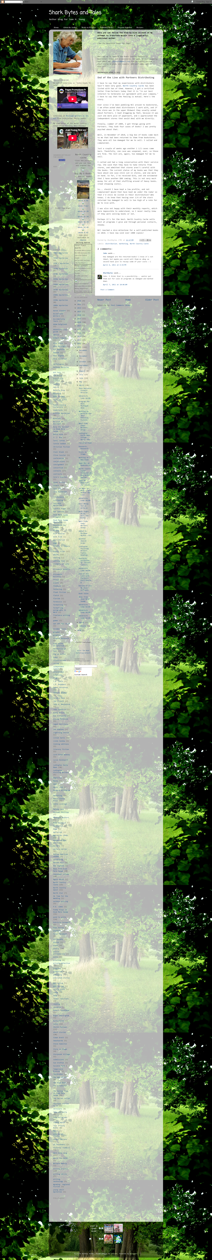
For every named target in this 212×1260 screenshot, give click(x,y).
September (83, 365)
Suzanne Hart (59, 1066)
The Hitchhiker (60, 1086)
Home (56, 27)
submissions (58, 1060)
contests (57, 471)
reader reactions (61, 999)
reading (56, 1004)
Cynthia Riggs (59, 509)
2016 (79, 329)
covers (56, 485)
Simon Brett (58, 1038)
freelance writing (61, 615)
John (105, 253)
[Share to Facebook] (147, 240)
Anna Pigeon (58, 356)
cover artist (59, 482)
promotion (57, 972)
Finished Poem (85, 443)
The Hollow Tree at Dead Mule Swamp (60, 1093)
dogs (55, 543)
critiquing (58, 500)
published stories (61, 978)
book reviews (59, 397)
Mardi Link (58, 787)
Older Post (152, 300)
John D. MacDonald (61, 704)
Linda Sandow (59, 741)
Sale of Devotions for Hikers (84, 483)
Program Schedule (125, 27)
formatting (58, 605)
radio (55, 993)
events (56, 583)
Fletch (56, 596)
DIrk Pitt (57, 537)
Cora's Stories (60, 477)
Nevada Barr (58, 863)
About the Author (70, 27)
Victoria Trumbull (61, 1148)
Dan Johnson (58, 512)
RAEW (55, 996)
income (56, 664)
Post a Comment (107, 290)
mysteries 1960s (60, 835)
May (81, 382)
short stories (59, 1032)
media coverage (60, 804)
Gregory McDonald (61, 638)
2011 (79, 347)
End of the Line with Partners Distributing (85, 578)
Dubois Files (59, 552)
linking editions (61, 744)
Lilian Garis (59, 738)
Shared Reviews (60, 1027)
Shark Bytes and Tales (75, 13)
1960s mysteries (60, 284)
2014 (79, 337)
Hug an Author (59, 654)
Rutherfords (58, 1021)
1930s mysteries (60, 269)
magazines (57, 778)
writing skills (60, 1174)
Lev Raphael (58, 729)
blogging (57, 393)
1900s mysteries (60, 253)
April (82, 385)
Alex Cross (58, 343)
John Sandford (59, 710)
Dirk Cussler (59, 534)
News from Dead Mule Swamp (84, 599)
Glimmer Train (59, 629)
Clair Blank (58, 452)
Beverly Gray (59, 390)
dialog (56, 531)
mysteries (57, 832)
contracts (57, 474)
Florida (56, 599)
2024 (79, 308)
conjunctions (59, 462)
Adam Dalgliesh (60, 324)
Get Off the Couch (61, 624)
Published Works (106, 27)
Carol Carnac (59, 441)
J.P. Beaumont (59, 684)
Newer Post (104, 300)
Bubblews (57, 419)
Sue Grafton (58, 1063)
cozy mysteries (60, 492)
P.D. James (58, 907)
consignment (58, 465)
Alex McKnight (59, 346)
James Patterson (60, 688)
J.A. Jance (58, 681)
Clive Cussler (59, 455)
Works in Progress (88, 27)
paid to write (59, 917)
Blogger (133, 1254)
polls (55, 957)
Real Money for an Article (84, 506)
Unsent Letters (60, 1139)
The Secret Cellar (61, 1098)
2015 (79, 333)
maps (55, 784)
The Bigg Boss (59, 1083)
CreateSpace (58, 497)
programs (57, 969)
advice (56, 335)
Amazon (56, 353)
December (83, 350)
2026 (79, 301)
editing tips (59, 561)
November (83, 356)
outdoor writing (60, 901)
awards (56, 387)
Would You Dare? (60, 1158)
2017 (79, 326)
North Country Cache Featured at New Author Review (85, 473)
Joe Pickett (58, 701)
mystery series (60, 849)
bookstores (58, 410)
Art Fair (57, 373)
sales (55, 1024)
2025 (79, 304)
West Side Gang (60, 1153)
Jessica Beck (59, 698)
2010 (79, 630)
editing (56, 558)
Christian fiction (61, 447)
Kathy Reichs (59, 713)
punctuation (58, 986)
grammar (56, 632)
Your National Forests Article (85, 391)
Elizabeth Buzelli (61, 569)
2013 (79, 340)
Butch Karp (58, 434)
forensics (57, 602)
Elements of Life (61, 564)
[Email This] (140, 240)
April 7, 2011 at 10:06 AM (115, 285)
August (82, 371)
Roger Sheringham (61, 1016)
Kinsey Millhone (60, 719)
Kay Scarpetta (59, 716)
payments (57, 931)
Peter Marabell (60, 934)
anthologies (58, 364)
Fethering (57, 589)
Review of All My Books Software (85, 588)
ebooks (56, 555)
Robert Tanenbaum (61, 1010)
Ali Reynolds (59, 349)
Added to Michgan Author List (85, 533)
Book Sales (84, 594)
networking (58, 860)
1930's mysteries (61, 263)
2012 (79, 344)
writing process (60, 1169)
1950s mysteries (60, 279)
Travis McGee (59, 1123)
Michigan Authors (61, 818)
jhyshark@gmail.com (121, 61)
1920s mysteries (60, 258)
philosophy (58, 939)
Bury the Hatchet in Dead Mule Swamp (61, 429)
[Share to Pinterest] (150, 240)
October (83, 362)
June (81, 378)
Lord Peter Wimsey (61, 755)
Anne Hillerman (60, 359)
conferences (58, 458)
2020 (79, 315)
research (57, 1007)
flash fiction (59, 592)
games (55, 621)
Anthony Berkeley (61, 367)
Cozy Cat (57, 489)
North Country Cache (133, 86)
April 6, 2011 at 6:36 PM (114, 265)
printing (57, 960)
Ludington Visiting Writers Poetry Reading (83, 551)
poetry (56, 949)
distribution (111, 244)
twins (55, 1131)
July (81, 375)
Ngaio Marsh (58, 879)
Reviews (140, 27)
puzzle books (59, 989)
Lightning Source (61, 733)
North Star (58, 893)
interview (57, 675)
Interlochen (58, 672)
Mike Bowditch (59, 823)
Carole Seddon (59, 444)
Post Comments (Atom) (121, 305)
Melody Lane (58, 809)
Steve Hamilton (60, 1044)
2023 (79, 312)
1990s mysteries (60, 300)
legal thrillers (60, 724)
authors (56, 384)
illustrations (59, 660)
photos (56, 942)
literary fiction (61, 749)
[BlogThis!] (143, 240)
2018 (79, 322)
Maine (55, 781)
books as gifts (60, 400)
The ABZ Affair (60, 1077)
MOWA (55, 829)
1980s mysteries (60, 295)
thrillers (57, 1109)
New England (58, 866)
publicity (57, 975)
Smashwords (58, 1041)
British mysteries (61, 413)
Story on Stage (60, 1049)
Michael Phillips (61, 812)
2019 (79, 319)
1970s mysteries (60, 290)
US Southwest (59, 1145)
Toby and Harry (60, 1112)
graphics (57, 635)
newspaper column (61, 874)
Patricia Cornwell (61, 922)
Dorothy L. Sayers (61, 546)
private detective (61, 963)
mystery (56, 846)
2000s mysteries (60, 305)
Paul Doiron (58, 928)
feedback (57, 586)
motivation (58, 826)
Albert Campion (60, 338)
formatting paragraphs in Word (59, 610)
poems (55, 945)
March (82, 622)
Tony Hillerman (60, 1117)
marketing (123, 244)
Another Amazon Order (82, 541)
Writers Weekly (60, 1163)
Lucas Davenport (60, 760)
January (83, 626)
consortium (58, 468)
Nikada (114, 1254)
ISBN (55, 678)
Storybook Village (61, 1054)
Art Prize (57, 376)
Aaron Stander (59, 311)
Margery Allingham (61, 790)
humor (55, 657)
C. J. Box (57, 437)
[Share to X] (145, 240)
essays (56, 580)
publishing (58, 983)
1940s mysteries (60, 274)
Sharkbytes (108, 273)
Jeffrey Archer (60, 693)
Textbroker (58, 1074)
